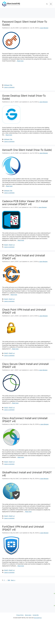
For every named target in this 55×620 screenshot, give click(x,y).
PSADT (6, 245)
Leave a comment (9, 87)
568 (9, 580)
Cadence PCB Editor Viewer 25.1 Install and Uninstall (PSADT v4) (25, 203)
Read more (20, 61)
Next (13, 580)
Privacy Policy (20, 615)
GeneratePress (38, 617)
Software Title (8, 85)
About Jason (28, 615)
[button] (47, 4)
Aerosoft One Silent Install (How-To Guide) (27, 149)
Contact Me (36, 615)
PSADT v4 (12, 245)
